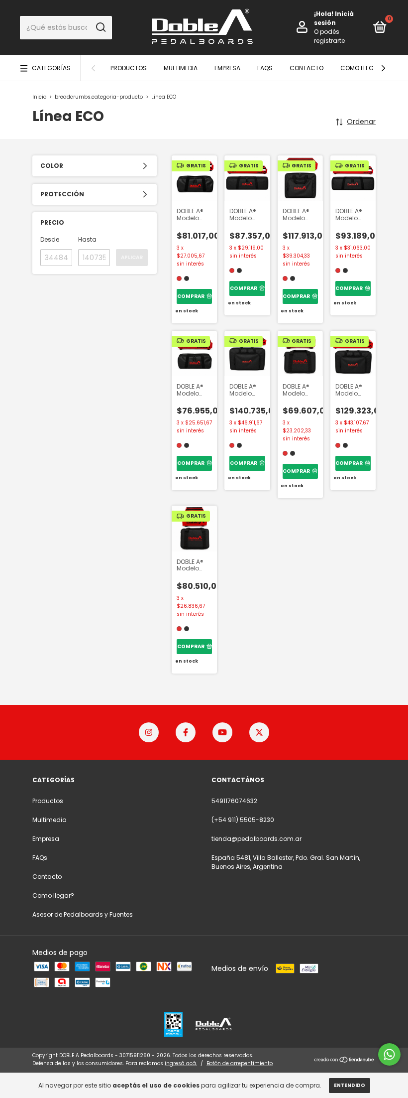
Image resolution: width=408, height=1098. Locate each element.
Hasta (87, 239)
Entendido (349, 1085)
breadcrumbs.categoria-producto (99, 97)
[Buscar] (100, 27)
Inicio (39, 97)
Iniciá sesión (334, 18)
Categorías (51, 68)
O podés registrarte (329, 36)
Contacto (306, 68)
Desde (49, 239)
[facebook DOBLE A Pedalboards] (186, 732)
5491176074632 (234, 801)
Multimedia (181, 68)
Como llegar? (362, 68)
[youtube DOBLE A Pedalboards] (222, 732)
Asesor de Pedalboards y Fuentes (82, 914)
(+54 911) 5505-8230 (242, 820)
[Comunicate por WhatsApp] (389, 1054)
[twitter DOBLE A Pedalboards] (259, 732)
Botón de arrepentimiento (239, 1063)
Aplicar (132, 257)
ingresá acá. (181, 1063)
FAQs (265, 68)
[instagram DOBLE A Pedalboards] (149, 732)
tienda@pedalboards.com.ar (256, 838)
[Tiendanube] (344, 1061)
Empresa (227, 68)
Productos (128, 68)
